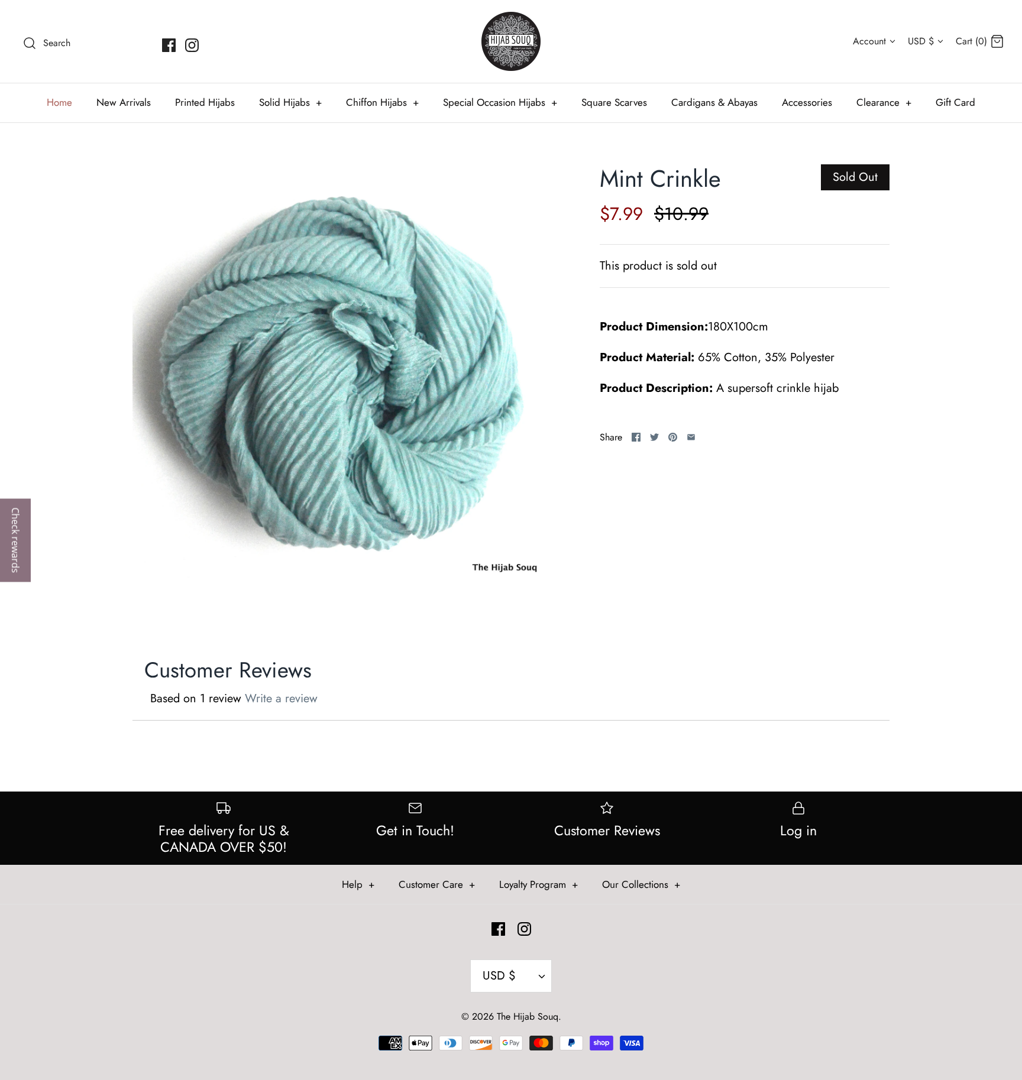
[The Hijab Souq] (511, 41)
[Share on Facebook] (636, 437)
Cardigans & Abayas (714, 102)
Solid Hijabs (290, 102)
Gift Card (955, 102)
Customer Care (437, 884)
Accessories (807, 102)
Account (869, 41)
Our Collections (641, 884)
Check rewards (15, 540)
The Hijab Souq (527, 1016)
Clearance (883, 102)
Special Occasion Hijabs (500, 102)
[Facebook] (169, 45)
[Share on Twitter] (654, 437)
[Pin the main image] (672, 437)
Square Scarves (614, 102)
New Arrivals (123, 102)
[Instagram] (192, 45)
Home (59, 102)
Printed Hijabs (205, 102)
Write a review (281, 698)
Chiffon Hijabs (382, 102)
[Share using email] (691, 437)
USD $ (921, 41)
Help (358, 884)
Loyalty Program (538, 884)
